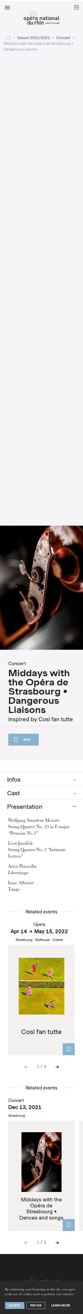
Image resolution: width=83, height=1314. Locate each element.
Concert (63, 38)
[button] (7, 7)
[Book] (69, 1049)
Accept (15, 1305)
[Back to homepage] (41, 19)
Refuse (36, 1305)
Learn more (60, 1305)
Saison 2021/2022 (33, 38)
